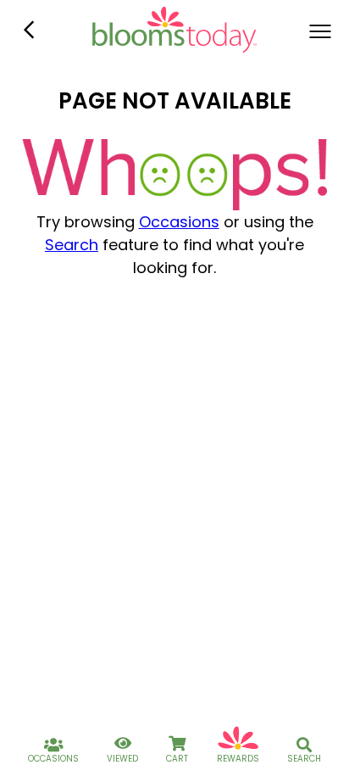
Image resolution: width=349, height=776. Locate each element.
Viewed (122, 758)
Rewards (238, 758)
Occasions (179, 221)
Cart (177, 758)
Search (71, 244)
